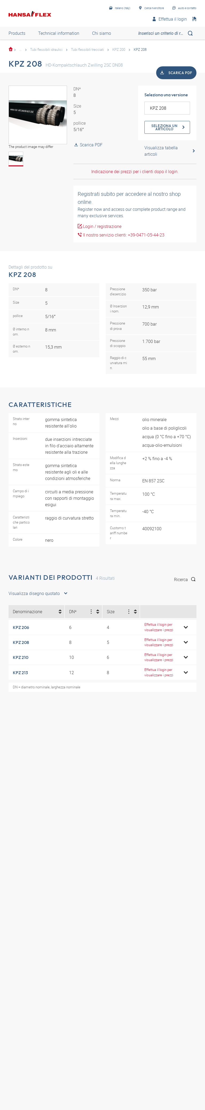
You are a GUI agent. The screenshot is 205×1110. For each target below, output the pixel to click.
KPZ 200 (118, 49)
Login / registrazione (101, 226)
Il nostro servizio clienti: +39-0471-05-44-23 (123, 235)
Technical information (58, 33)
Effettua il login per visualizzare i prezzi (158, 627)
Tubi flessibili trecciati (87, 49)
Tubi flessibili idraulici (46, 49)
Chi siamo (101, 33)
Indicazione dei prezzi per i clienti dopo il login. (135, 171)
